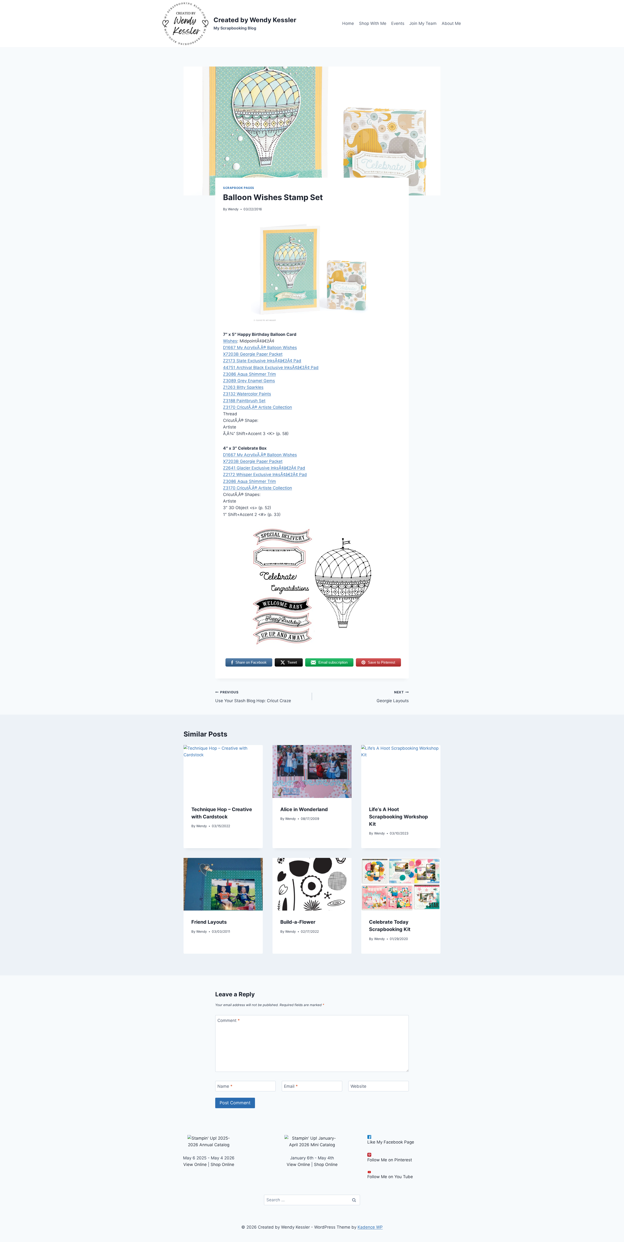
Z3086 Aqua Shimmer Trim (249, 374)
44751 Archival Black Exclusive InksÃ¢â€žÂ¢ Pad (271, 367)
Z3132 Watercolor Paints (247, 393)
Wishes (230, 341)
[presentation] (223, 771)
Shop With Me (372, 23)
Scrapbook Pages (238, 188)
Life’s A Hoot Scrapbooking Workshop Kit (398, 816)
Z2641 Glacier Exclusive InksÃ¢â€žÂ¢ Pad (264, 468)
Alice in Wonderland (304, 809)
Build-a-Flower (297, 922)
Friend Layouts (209, 922)
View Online (195, 1164)
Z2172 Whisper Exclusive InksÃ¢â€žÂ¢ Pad (265, 474)
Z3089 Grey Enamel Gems (249, 380)
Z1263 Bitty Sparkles (243, 387)
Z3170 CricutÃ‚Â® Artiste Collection (257, 407)
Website (358, 1086)
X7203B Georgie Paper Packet (253, 354)
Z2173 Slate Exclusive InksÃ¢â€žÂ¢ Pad (262, 360)
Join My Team (423, 23)
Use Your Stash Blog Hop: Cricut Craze (253, 696)
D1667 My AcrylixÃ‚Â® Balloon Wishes (260, 347)
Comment (228, 1020)
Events (397, 23)
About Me (451, 23)
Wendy (233, 209)
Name (225, 1086)
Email (291, 1086)
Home (348, 23)
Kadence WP (370, 1227)
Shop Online (222, 1164)
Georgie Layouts (393, 696)
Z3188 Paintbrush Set (244, 400)
